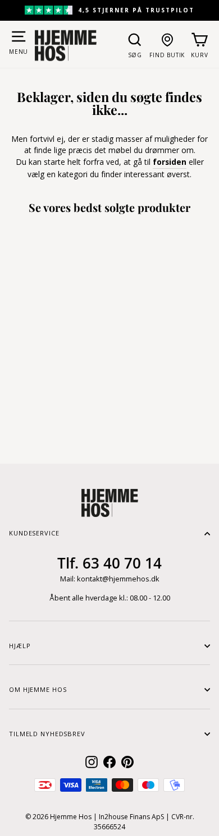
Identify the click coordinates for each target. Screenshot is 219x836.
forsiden (169, 161)
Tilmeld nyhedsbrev (47, 733)
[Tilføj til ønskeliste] (70, 377)
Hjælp (19, 645)
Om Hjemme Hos (37, 689)
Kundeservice (34, 533)
